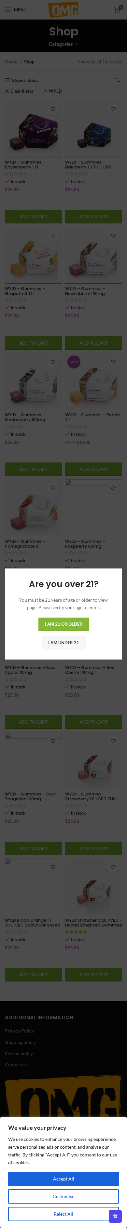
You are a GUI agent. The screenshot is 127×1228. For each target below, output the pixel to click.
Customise (63, 1196)
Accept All (63, 1178)
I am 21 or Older (63, 624)
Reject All (63, 1214)
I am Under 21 (63, 642)
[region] (63, 1172)
